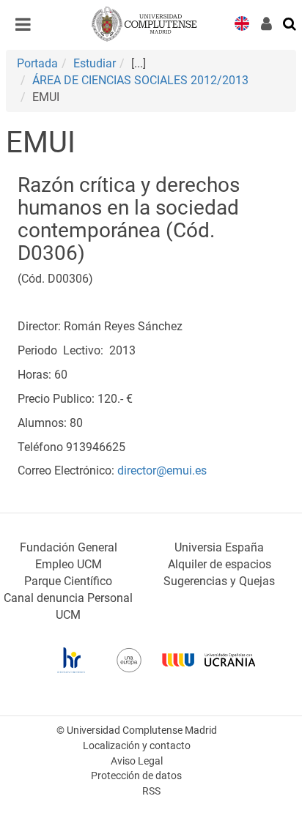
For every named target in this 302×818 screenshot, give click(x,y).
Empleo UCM (68, 564)
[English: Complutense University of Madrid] (242, 22)
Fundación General (68, 547)
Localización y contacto (137, 746)
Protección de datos (136, 776)
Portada (37, 63)
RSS (151, 791)
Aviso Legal (137, 761)
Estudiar (94, 63)
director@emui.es (160, 470)
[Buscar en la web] (290, 22)
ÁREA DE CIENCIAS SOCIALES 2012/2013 (140, 80)
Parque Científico (68, 581)
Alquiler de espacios (219, 564)
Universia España (219, 547)
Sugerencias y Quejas (219, 581)
